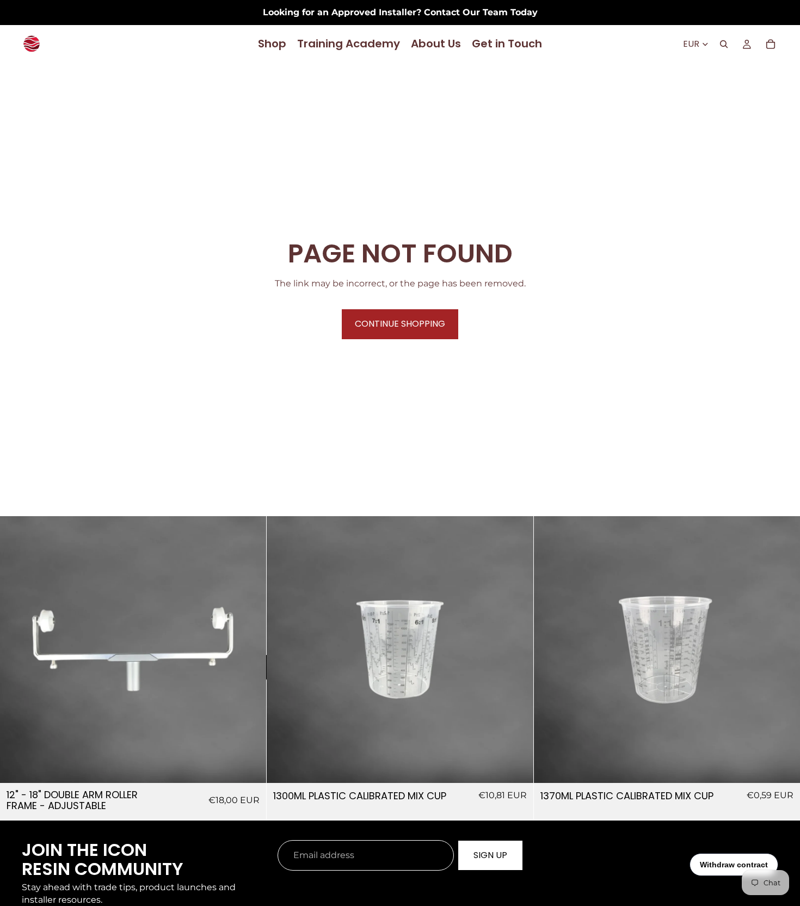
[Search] (724, 44)
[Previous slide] (16, 650)
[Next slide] (249, 650)
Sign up (490, 855)
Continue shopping (400, 323)
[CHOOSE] (516, 766)
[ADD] (250, 766)
